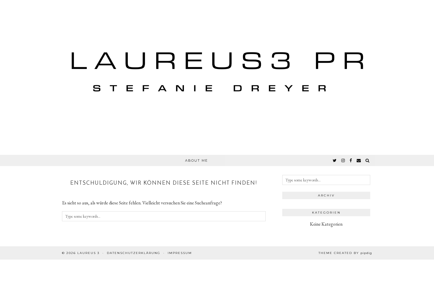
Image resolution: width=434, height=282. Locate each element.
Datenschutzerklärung (133, 253)
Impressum (180, 253)
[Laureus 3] (217, 77)
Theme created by (345, 253)
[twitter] (335, 160)
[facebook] (351, 160)
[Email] (359, 160)
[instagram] (343, 160)
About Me (196, 160)
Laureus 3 (88, 253)
